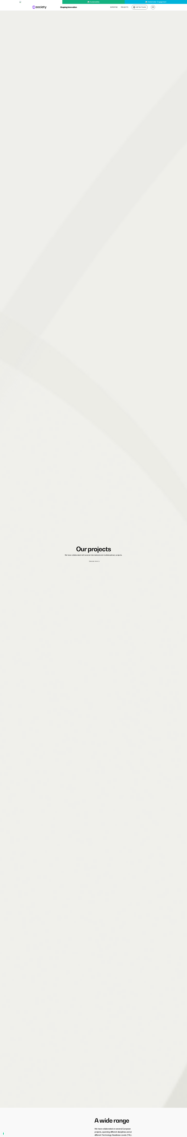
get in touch (141, 7)
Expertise (114, 7)
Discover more (93, 561)
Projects (124, 7)
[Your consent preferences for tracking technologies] (3, 1133)
